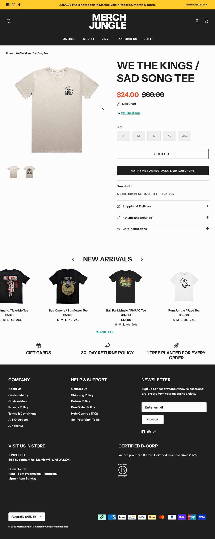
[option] (57, 109)
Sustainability (18, 395)
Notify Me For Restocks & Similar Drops (163, 170)
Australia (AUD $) (195, 4)
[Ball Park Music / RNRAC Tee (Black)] (126, 286)
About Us (14, 389)
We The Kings (130, 113)
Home (9, 53)
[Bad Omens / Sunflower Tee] (68, 286)
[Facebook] (7, 4)
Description (125, 186)
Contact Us (79, 389)
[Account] (196, 21)
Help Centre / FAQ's (84, 413)
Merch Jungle (24, 526)
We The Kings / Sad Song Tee (32, 53)
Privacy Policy (18, 407)
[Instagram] (13, 4)
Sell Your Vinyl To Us (85, 419)
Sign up (152, 419)
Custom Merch (19, 401)
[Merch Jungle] (107, 21)
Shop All (105, 332)
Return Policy (80, 401)
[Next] (103, 109)
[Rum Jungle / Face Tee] (184, 286)
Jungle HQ (15, 426)
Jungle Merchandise (57, 526)
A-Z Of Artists (18, 419)
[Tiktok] (19, 4)
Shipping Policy (82, 395)
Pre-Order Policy (83, 407)
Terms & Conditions (22, 413)
